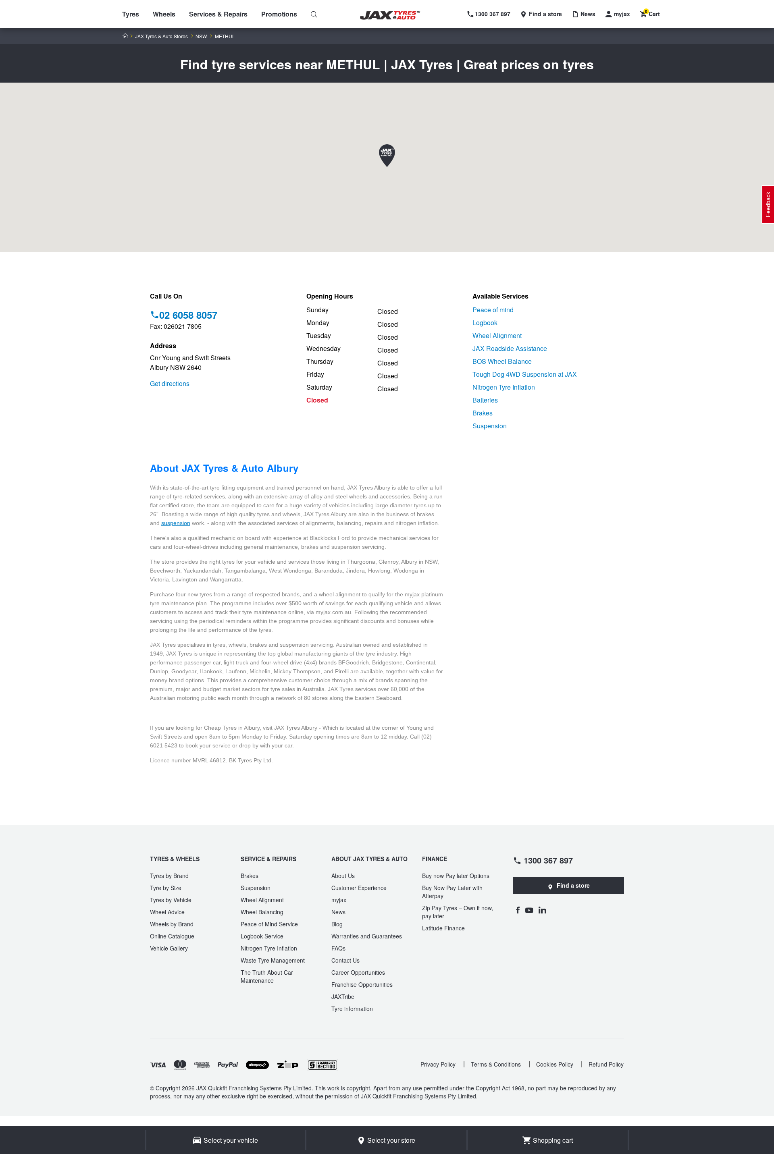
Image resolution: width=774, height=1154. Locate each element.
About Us (343, 876)
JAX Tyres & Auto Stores (161, 36)
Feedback (768, 204)
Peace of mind (493, 309)
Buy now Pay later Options (455, 876)
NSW (201, 36)
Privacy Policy (438, 1064)
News (338, 912)
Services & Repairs (218, 14)
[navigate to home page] (396, 15)
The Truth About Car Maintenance (267, 976)
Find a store (573, 885)
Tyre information (352, 1009)
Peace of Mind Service (269, 924)
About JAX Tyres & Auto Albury (224, 468)
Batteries (485, 400)
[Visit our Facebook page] (517, 909)
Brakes (482, 412)
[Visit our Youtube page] (529, 909)
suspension (175, 523)
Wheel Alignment (497, 335)
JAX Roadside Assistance (509, 348)
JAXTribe (342, 996)
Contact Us (345, 960)
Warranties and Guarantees (366, 936)
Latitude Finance (443, 928)
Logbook (484, 322)
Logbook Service (262, 936)
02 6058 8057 (188, 315)
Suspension (489, 425)
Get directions (169, 383)
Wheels (164, 14)
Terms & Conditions (496, 1064)
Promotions (279, 14)
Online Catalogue (172, 936)
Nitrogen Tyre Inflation (503, 387)
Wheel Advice (167, 912)
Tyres (130, 14)
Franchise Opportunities (362, 984)
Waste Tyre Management (273, 960)
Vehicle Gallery (169, 948)
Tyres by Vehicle (170, 900)
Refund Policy (606, 1064)
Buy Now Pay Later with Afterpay (452, 892)
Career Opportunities (358, 972)
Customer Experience (359, 888)
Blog (337, 924)
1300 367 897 (548, 860)
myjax (338, 900)
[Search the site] (314, 14)
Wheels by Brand (172, 924)
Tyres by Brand (169, 876)
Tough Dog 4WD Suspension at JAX (524, 374)
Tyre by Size (165, 888)
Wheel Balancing (262, 912)
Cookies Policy (554, 1064)
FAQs (338, 948)
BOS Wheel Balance (502, 361)
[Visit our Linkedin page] (542, 909)
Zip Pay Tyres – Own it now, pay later (457, 912)
